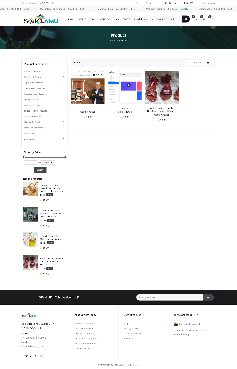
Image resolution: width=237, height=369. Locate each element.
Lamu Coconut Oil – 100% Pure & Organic (51, 238)
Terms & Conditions (133, 333)
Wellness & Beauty (32, 77)
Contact (127, 19)
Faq (126, 323)
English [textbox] (172, 3)
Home (70, 19)
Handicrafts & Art (32, 122)
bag (88, 108)
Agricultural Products (33, 82)
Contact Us (129, 338)
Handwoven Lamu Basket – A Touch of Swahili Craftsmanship (51, 188)
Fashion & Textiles (32, 116)
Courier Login (152, 3)
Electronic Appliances (33, 127)
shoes (125, 108)
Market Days (105, 19)
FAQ (117, 19)
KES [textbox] (191, 3)
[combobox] (174, 3)
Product (81, 19)
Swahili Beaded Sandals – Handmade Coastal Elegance (52, 261)
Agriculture (29, 133)
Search (40, 170)
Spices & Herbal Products (35, 111)
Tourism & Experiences (34, 88)
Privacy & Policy (131, 328)
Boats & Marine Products (35, 94)
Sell (135, 3)
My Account (210, 3)
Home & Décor (31, 99)
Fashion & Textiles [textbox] (166, 19)
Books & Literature (33, 71)
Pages (92, 19)
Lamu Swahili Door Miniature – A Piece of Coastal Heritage (51, 213)
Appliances (29, 139)
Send (208, 297)
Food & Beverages (32, 105)
